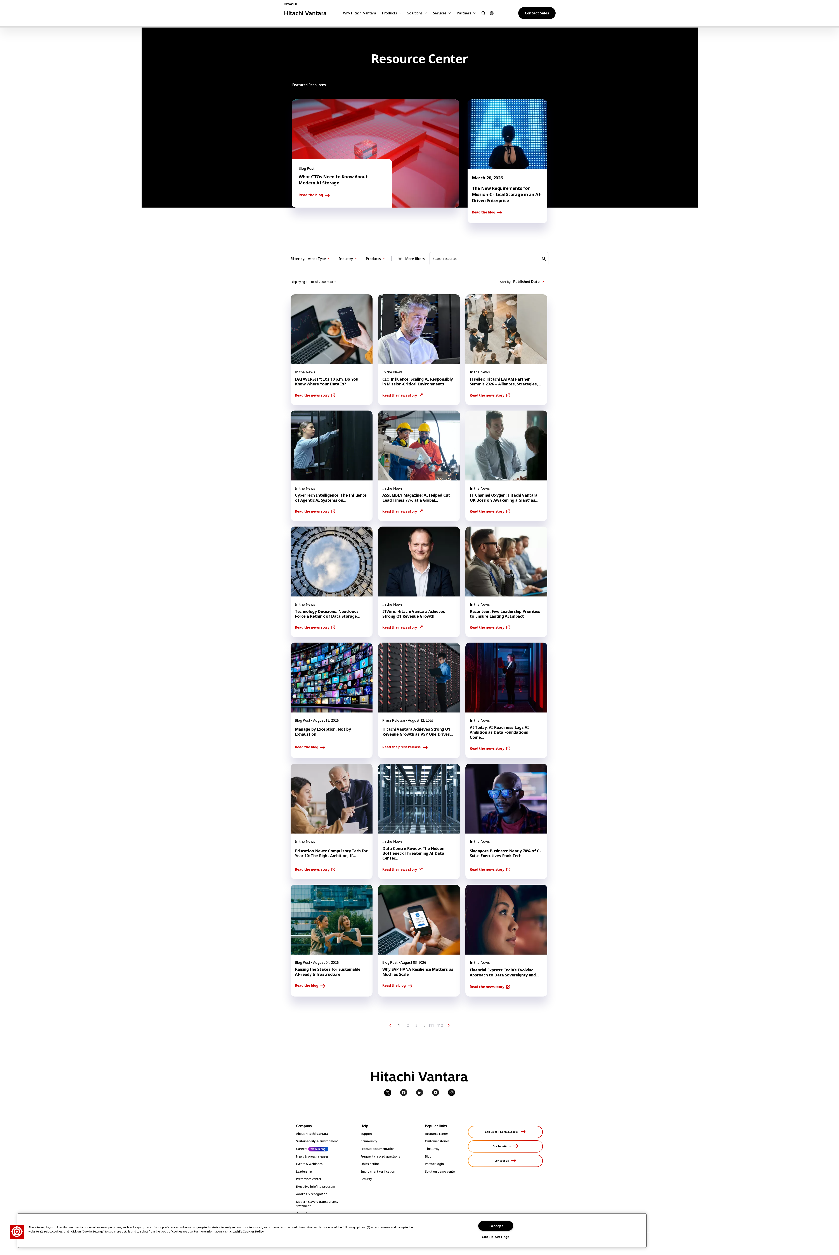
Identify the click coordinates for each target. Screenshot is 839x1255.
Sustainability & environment (317, 1141)
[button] (483, 13)
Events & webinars (309, 1164)
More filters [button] (415, 258)
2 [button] (408, 1025)
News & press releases (312, 1156)
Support (366, 1134)
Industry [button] (346, 258)
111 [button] (431, 1025)
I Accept (495, 1226)
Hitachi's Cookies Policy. (246, 1231)
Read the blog (311, 195)
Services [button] (439, 13)
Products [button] (389, 13)
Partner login (434, 1164)
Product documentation (378, 1149)
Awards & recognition (311, 1194)
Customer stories (437, 1141)
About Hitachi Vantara (312, 1134)
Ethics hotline (370, 1164)
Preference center (308, 1179)
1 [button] (399, 1025)
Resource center (436, 1134)
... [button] (424, 1025)
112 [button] (440, 1025)
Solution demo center (440, 1171)
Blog (428, 1156)
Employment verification (378, 1171)
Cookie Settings (496, 1237)
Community (369, 1141)
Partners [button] (464, 13)
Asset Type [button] (317, 258)
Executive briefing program (315, 1186)
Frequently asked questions (380, 1156)
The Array (432, 1149)
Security (366, 1179)
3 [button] (417, 1025)
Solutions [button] (414, 13)
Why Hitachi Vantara (359, 13)
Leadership (304, 1171)
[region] (332, 1230)
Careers (301, 1149)
